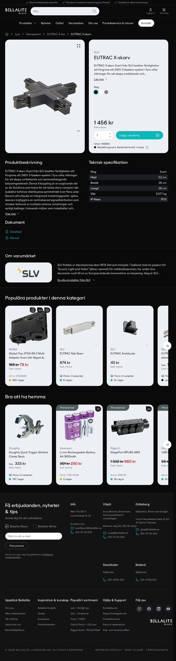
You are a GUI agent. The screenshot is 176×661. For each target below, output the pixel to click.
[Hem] (7, 34)
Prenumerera (16, 545)
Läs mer (99, 79)
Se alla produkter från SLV (73, 280)
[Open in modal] (78, 46)
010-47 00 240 (148, 533)
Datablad (16, 231)
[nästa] (167, 346)
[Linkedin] (158, 609)
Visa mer (10, 213)
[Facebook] (149, 609)
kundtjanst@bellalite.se (88, 527)
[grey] (106, 92)
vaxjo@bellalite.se (118, 532)
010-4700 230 (116, 579)
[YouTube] (168, 609)
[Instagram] (139, 609)
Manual (14, 238)
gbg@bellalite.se (149, 529)
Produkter (25, 23)
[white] (101, 92)
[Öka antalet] (110, 133)
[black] (96, 92)
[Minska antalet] (110, 137)
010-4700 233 (148, 579)
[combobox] (65, 11)
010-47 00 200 (83, 532)
